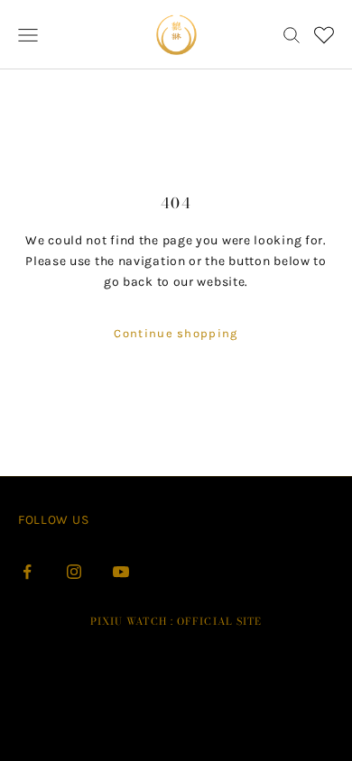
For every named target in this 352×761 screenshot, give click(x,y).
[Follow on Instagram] (74, 572)
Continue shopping (175, 333)
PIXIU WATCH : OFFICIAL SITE (176, 621)
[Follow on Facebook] (27, 572)
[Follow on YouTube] (121, 572)
